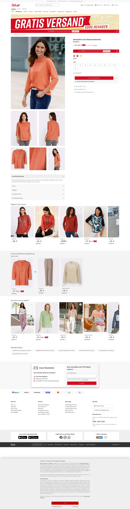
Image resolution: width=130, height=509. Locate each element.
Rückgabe (14, 190)
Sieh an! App (14, 408)
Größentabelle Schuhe (71, 408)
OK (65, 503)
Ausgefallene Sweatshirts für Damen (45, 350)
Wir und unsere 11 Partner (46, 463)
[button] (11, 35)
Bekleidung (19, 11)
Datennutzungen (84, 463)
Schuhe (31, 11)
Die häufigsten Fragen (43, 412)
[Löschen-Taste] (58, 5)
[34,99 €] (71, 221)
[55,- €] (72, 272)
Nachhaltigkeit (14, 412)
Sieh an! (13, 401)
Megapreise (69, 11)
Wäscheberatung (69, 412)
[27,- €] (22, 317)
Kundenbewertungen (17, 198)
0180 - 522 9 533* (98, 421)
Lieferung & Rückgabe (43, 405)
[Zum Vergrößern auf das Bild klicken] (62, 106)
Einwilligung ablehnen (57, 506)
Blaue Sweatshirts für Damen (86, 350)
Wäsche (25, 11)
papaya (75, 58)
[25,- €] (48, 272)
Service (40, 401)
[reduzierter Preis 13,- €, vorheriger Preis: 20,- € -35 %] (46, 317)
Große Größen (38, 11)
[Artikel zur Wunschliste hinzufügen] (116, 78)
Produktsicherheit (16, 194)
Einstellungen (75, 506)
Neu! (13, 11)
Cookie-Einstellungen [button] (90, 444)
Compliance (81, 444)
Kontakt (94, 401)
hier (87, 470)
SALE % (75, 11)
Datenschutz (50, 444)
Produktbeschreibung (18, 176)
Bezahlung (40, 408)
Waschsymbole (69, 410)
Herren (19, 9)
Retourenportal (42, 406)
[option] (74, 56)
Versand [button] (95, 45)
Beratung (68, 401)
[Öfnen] (117, 31)
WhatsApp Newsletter (16, 410)
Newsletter (13, 406)
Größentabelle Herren (71, 406)
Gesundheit (53, 11)
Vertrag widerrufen (37, 444)
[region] (65, 484)
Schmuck (45, 11)
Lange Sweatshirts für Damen (20, 353)
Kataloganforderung (43, 410)
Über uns (13, 405)
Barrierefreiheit (58, 444)
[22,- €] (46, 221)
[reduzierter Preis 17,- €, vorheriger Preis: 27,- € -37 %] (95, 221)
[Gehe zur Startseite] (16, 5)
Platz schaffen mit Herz (44, 414)
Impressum (66, 444)
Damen (14, 9)
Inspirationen (60, 11)
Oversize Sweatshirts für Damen (67, 350)
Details (13, 186)
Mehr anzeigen (85, 379)
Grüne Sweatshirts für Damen (106, 350)
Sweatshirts (23, 34)
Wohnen (24, 9)
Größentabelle (78, 72)
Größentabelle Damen (71, 405)
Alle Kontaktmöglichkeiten (102, 410)
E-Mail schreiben (99, 406)
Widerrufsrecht (73, 444)
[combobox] (50, 5)
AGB (45, 444)
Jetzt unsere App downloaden (28, 434)
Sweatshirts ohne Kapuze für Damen (22, 350)
